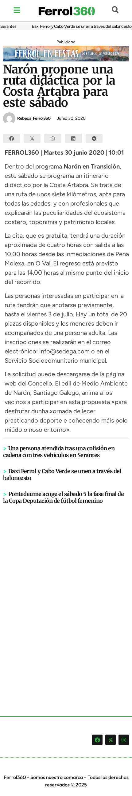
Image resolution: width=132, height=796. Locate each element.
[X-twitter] (110, 740)
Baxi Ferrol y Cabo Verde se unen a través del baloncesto (79, 26)
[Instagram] (123, 740)
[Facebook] (97, 740)
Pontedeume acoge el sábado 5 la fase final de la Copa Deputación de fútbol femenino (63, 497)
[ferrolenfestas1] (66, 59)
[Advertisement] (66, 600)
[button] (11, 139)
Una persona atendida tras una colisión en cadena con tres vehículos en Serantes (59, 452)
